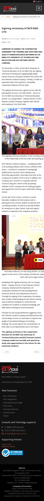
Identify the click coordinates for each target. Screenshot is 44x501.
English (38, 1)
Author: (5, 39)
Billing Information (8, 446)
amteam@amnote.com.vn (15, 433)
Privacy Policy (6, 444)
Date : (23, 39)
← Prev (6, 352)
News (8, 17)
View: (4, 42)
